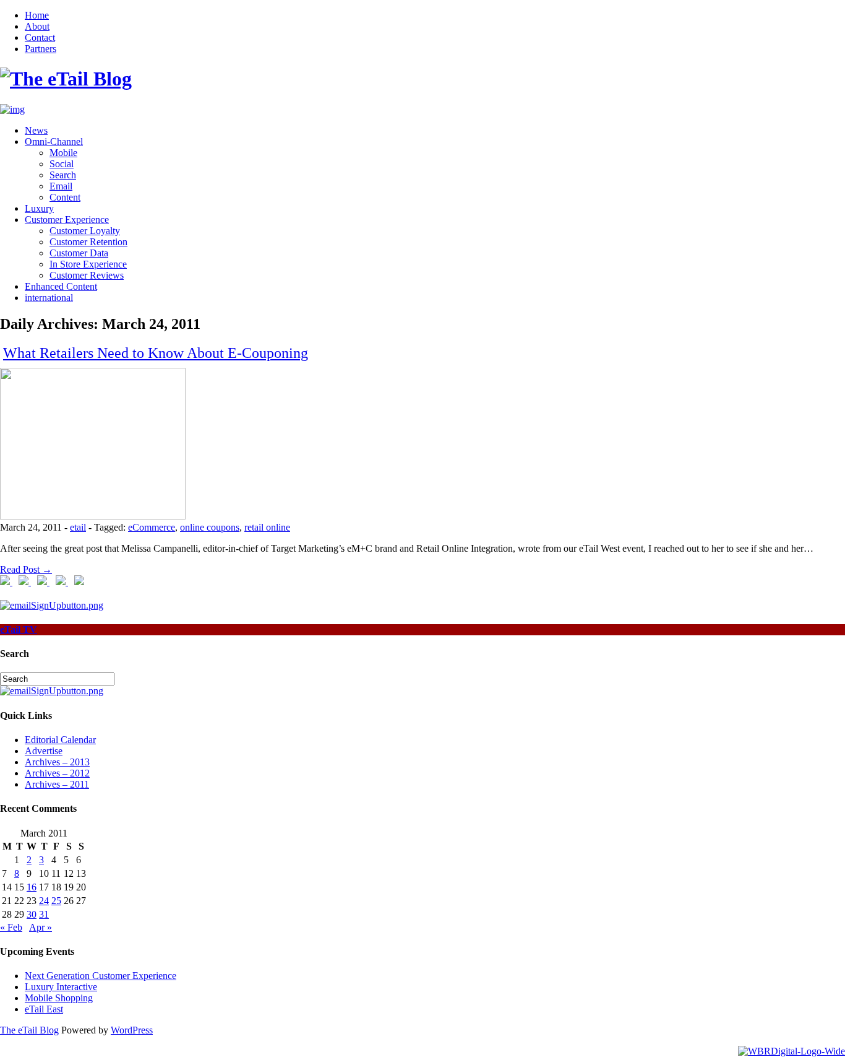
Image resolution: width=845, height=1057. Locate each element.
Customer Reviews (86, 275)
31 (44, 914)
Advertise (43, 751)
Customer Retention (88, 242)
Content (64, 197)
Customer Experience (67, 219)
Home (37, 15)
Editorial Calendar (60, 739)
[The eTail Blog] (66, 78)
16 (31, 887)
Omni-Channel (54, 141)
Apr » (40, 927)
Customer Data (78, 253)
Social (61, 164)
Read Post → (26, 569)
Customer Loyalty (84, 230)
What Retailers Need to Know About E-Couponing (155, 353)
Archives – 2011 (57, 784)
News (36, 130)
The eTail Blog (29, 1030)
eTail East (44, 1009)
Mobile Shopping (59, 998)
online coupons (209, 527)
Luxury (39, 208)
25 (56, 900)
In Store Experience (88, 264)
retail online (267, 527)
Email (60, 186)
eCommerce (151, 527)
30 (31, 914)
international (49, 297)
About (37, 26)
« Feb (11, 927)
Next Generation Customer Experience (100, 975)
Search (62, 175)
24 (44, 900)
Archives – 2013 (57, 762)
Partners (40, 48)
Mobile (63, 152)
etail (78, 527)
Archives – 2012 (57, 773)
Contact (40, 37)
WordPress (132, 1030)
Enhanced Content (61, 286)
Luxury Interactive (61, 986)
